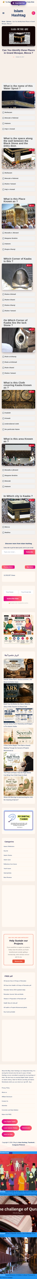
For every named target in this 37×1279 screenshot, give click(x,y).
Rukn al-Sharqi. (11, 357)
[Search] (33, 13)
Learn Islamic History (10, 1128)
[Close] (11, 1153)
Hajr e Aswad (10, 129)
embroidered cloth (12, 424)
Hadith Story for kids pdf (10, 1003)
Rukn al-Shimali (11, 362)
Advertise (4, 1105)
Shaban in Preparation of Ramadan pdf (15, 998)
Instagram (15, 1145)
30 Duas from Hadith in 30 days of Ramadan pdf (17, 985)
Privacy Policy (6, 1088)
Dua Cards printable (9, 1012)
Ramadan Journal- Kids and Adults (13, 994)
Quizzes (8, 21)
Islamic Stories (8, 855)
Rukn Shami (9, 368)
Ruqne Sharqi (10, 249)
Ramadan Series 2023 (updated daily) (14, 989)
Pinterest (22, 1145)
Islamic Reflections (9, 846)
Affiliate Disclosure (7, 1096)
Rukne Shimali (10, 294)
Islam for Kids (8, 1134)
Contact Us (5, 1101)
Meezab (8, 481)
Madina (7, 532)
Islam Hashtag (22, 1142)
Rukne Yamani (10, 184)
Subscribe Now (12, 599)
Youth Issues (7, 868)
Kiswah (7, 418)
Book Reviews (8, 877)
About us (4, 1092)
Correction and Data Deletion (10, 1110)
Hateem (8, 123)
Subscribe (29, 552)
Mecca (7, 527)
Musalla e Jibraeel (12, 233)
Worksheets (26, 1128)
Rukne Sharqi (10, 305)
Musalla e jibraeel (11, 470)
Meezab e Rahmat (11, 118)
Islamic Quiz (7, 859)
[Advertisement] (18, 66)
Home (3, 21)
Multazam (8, 112)
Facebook (31, 1142)
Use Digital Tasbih (10, 1121)
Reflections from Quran (10, 864)
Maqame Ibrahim (11, 238)
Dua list (6, 851)
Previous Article (8, 567)
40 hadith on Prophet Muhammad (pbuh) (15, 1007)
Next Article (30, 567)
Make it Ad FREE (6, 1114)
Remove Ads (18, 961)
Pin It (32, 92)
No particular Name (12, 429)
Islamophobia (7, 873)
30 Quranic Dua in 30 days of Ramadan (15, 981)
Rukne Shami (10, 300)
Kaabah (8, 413)
